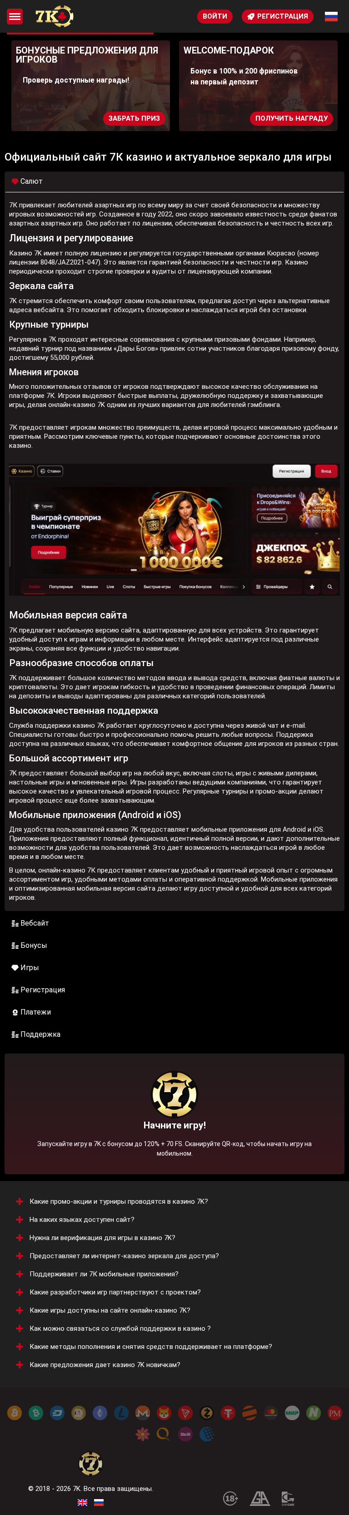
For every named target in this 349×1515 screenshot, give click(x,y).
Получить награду (291, 118)
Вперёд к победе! (174, 1132)
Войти (215, 16)
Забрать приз (134, 118)
